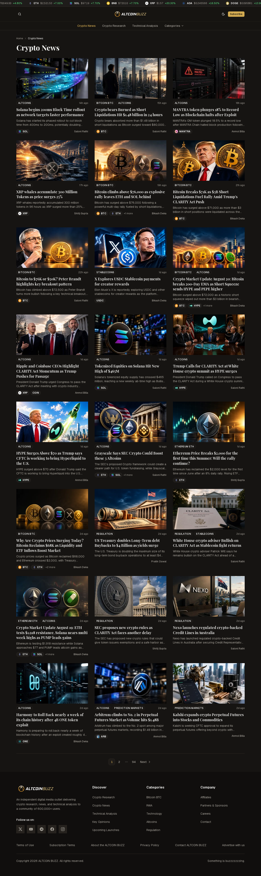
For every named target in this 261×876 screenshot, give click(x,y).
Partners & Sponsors (214, 805)
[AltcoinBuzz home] (130, 14)
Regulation (104, 534)
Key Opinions (101, 822)
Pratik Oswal (158, 561)
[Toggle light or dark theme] (223, 14)
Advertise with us (233, 845)
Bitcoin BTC (104, 103)
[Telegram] (42, 829)
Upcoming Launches (105, 830)
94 (134, 762)
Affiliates (205, 797)
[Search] (19, 14)
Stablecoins (105, 272)
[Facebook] (52, 829)
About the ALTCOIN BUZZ (108, 845)
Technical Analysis (145, 26)
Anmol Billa (238, 131)
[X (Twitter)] (20, 829)
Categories (172, 26)
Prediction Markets (128, 708)
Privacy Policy (149, 845)
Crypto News (86, 26)
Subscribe (236, 14)
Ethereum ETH (184, 446)
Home (19, 38)
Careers (205, 813)
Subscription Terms (62, 845)
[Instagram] (63, 829)
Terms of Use (25, 845)
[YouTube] (31, 829)
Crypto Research (114, 26)
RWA (149, 805)
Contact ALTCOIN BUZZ (190, 845)
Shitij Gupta (81, 213)
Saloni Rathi (81, 131)
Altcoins (24, 103)
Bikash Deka (159, 213)
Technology (154, 813)
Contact (205, 822)
